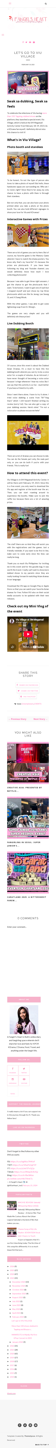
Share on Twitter (29, 691)
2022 (12, 1346)
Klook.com (11, 1393)
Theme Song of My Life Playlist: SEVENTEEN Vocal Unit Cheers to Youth (29, 1232)
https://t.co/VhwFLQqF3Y (24, 1165)
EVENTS (37, 704)
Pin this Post (30, 697)
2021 (12, 1350)
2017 (12, 1365)
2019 (12, 1357)
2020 (12, 1353)
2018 (12, 1361)
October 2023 (18, 1290)
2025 (12, 1270)
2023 (12, 1278)
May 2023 (16, 1309)
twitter (24, 1072)
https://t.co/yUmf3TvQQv (23, 1168)
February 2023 (18, 1317)
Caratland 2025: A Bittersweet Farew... (26, 899)
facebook (12, 1072)
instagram (12, 1083)
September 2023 (19, 1293)
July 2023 (16, 1301)
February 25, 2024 (30, 1185)
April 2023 (16, 1313)
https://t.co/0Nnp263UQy (26, 1171)
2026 (12, 1266)
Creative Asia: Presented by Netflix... (24, 789)
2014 (12, 1377)
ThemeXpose (29, 1436)
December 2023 (18, 1282)
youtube (24, 1083)
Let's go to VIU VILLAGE (22, 1321)
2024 (12, 1274)
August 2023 (17, 1297)
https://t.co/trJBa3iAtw (23, 1175)
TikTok (12, 1094)
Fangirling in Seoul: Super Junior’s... (24, 844)
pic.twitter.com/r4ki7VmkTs (20, 1178)
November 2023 (18, 1286)
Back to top (41, 1445)
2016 (12, 1369)
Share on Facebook (28, 685)
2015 (12, 1373)
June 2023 (16, 1305)
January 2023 (17, 1342)
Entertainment (28, 704)
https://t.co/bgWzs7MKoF (23, 1161)
